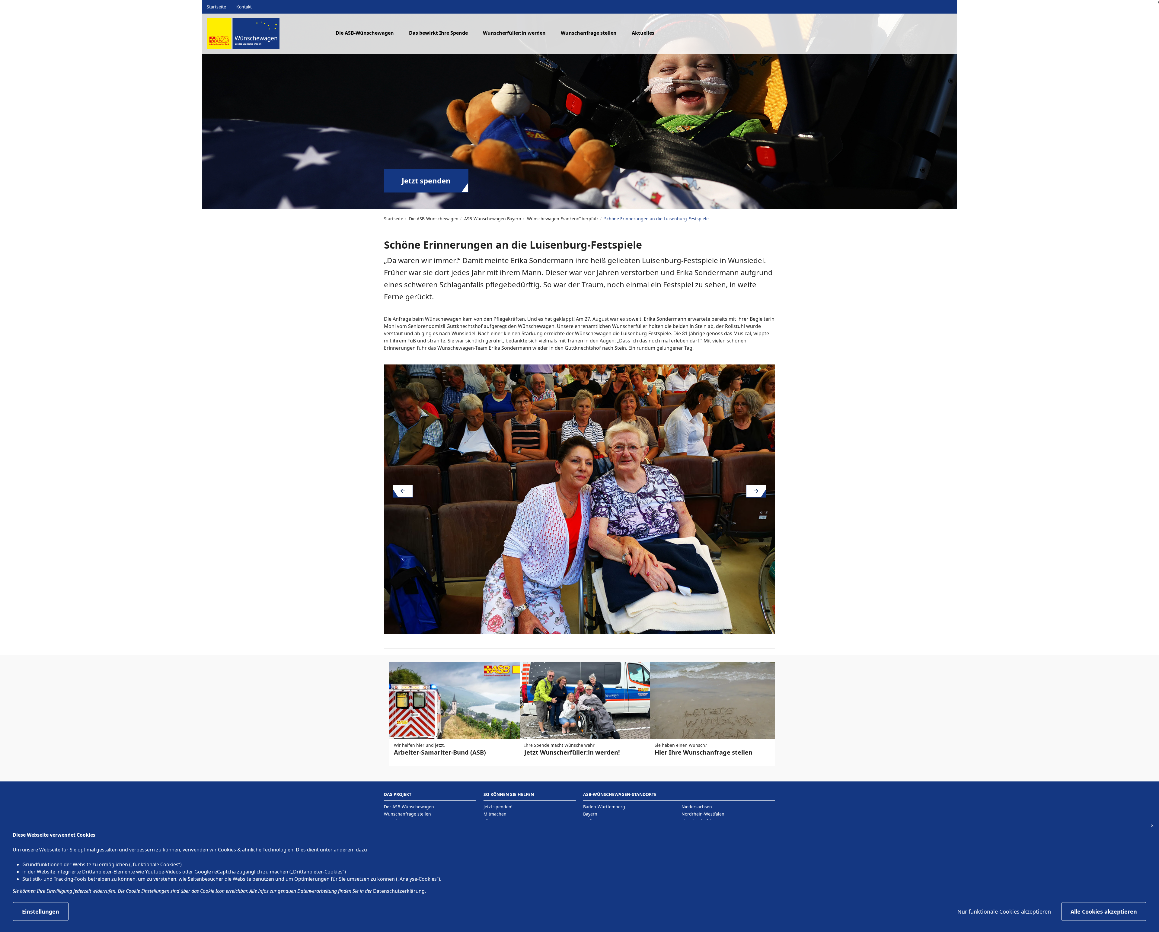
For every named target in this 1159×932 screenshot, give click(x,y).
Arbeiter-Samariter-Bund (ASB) (440, 752)
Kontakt (244, 7)
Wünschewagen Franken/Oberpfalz (563, 218)
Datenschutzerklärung (399, 891)
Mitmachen (495, 814)
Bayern (590, 814)
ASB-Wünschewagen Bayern (492, 218)
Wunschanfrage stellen (589, 33)
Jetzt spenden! (498, 807)
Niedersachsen (697, 807)
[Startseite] (243, 36)
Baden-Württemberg (604, 807)
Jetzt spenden (426, 181)
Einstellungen (40, 911)
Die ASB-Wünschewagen (433, 218)
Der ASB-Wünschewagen (409, 807)
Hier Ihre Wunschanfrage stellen (703, 752)
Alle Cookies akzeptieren (1104, 911)
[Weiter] (756, 491)
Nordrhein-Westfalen (703, 814)
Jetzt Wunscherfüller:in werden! (572, 752)
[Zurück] (403, 491)
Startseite (216, 7)
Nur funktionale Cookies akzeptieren (1004, 911)
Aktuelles (643, 33)
